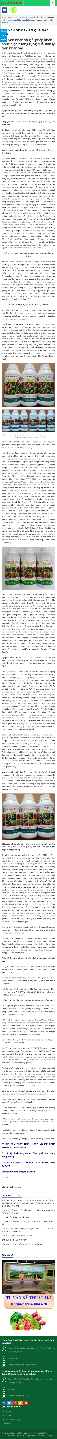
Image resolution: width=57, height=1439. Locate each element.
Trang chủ (6, 17)
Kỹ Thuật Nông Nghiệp (11, 1420)
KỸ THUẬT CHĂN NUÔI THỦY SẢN (14, 1240)
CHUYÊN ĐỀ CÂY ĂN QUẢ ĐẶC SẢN (28, 17)
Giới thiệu (6, 1423)
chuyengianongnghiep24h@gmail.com (22, 1365)
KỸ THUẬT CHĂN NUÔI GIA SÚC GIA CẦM (17, 1236)
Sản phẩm (7, 1416)
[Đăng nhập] (52, 3)
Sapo (46, 1433)
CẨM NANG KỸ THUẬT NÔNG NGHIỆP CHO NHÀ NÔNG (22, 1244)
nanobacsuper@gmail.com (18, 1396)
